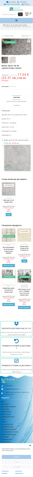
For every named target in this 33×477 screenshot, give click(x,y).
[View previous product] (3, 36)
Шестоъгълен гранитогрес (24, 286)
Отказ (16, 462)
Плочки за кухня (11, 244)
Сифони (3, 421)
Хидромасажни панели (8, 434)
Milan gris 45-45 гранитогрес (16, 140)
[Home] (3, 26)
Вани (2, 401)
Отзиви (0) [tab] (16, 105)
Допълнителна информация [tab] (16, 101)
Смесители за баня (7, 424)
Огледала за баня (6, 439)
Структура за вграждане (8, 429)
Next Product (24, 36)
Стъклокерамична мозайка (9, 432)
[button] (30, 445)
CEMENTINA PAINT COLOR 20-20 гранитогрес (9, 290)
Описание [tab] (16, 97)
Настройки (16, 467)
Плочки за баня (6, 442)
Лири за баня (5, 409)
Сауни (3, 419)
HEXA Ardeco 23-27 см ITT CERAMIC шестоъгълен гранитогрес (24, 292)
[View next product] (30, 36)
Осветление (5, 437)
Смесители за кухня (7, 427)
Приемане (16, 457)
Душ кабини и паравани (8, 406)
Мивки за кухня (6, 414)
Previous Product (9, 36)
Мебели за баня (6, 411)
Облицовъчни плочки (7, 416)
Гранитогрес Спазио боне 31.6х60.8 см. (24, 248)
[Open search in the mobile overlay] (12, 14)
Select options (8, 265)
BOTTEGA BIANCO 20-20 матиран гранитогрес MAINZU (8, 250)
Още (8, 214)
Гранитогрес (12, 86)
